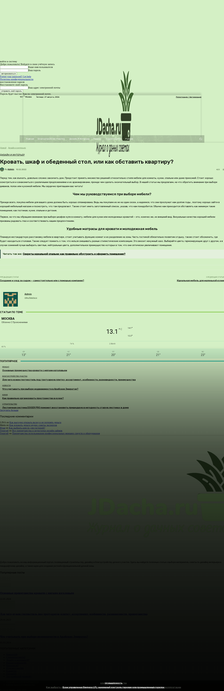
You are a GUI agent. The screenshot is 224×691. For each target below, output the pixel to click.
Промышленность (113, 683)
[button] (200, 139)
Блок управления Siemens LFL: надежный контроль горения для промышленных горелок (113, 687)
